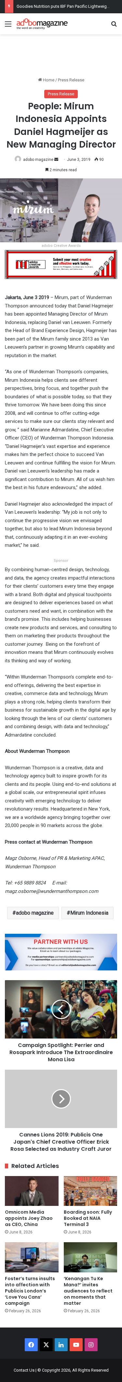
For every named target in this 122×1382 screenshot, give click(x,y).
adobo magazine (38, 159)
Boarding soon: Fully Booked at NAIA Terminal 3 (88, 1218)
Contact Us (24, 1370)
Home (48, 80)
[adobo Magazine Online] (42, 24)
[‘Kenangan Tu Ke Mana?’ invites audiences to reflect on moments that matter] (90, 1257)
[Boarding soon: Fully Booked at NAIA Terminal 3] (90, 1191)
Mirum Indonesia (89, 913)
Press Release (71, 80)
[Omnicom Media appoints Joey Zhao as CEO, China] (32, 1191)
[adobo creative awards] (61, 264)
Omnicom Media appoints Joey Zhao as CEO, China (29, 1218)
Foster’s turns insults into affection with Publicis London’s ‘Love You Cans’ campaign (30, 1290)
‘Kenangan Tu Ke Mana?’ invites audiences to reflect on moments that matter (88, 1290)
